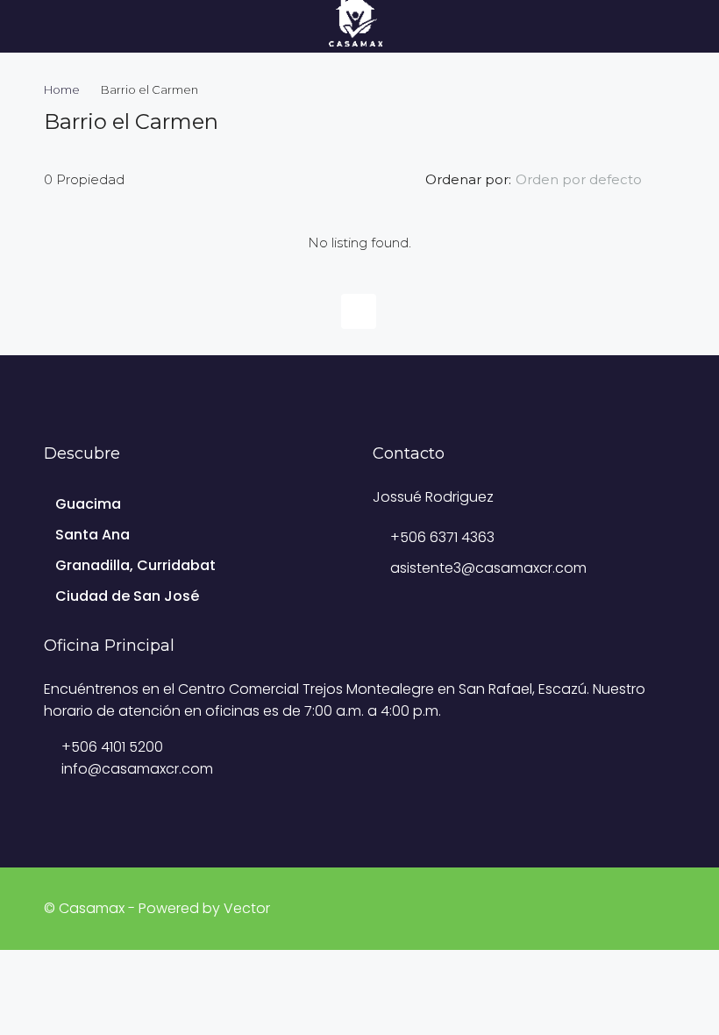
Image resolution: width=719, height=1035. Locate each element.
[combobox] (593, 179)
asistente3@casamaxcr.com (488, 568)
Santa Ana (92, 535)
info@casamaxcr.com (137, 769)
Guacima (88, 504)
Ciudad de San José (127, 596)
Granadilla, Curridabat (135, 565)
